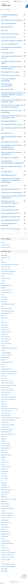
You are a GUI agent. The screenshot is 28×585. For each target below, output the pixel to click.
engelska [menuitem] (3, 457)
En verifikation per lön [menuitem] (6, 292)
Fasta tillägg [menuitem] (4, 299)
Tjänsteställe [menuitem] (4, 406)
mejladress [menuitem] (4, 501)
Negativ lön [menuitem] (4, 359)
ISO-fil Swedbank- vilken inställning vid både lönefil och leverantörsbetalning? (13, 147)
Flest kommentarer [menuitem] (6, 247)
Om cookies (23, 577)
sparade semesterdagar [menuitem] (7, 543)
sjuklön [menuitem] (3, 529)
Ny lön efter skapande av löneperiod (13, 40)
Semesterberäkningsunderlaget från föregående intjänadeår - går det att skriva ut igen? (13, 94)
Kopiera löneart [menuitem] (5, 325)
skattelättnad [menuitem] (4, 536)
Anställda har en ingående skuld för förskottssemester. (13, 67)
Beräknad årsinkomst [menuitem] (6, 285)
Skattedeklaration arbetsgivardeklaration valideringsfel (13, 162)
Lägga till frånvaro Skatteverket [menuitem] (9, 348)
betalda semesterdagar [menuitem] (7, 429)
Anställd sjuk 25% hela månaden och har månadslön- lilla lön (13, 116)
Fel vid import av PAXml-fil (13, 121)
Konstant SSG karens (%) (13, 37)
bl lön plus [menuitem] (3, 438)
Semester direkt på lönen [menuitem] (7, 383)
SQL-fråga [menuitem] (3, 378)
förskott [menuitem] (3, 464)
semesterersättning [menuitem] (6, 522)
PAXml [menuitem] (2, 364)
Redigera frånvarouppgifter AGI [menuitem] (9, 371)
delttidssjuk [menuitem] (4, 450)
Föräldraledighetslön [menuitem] (6, 313)
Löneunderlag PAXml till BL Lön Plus (13, 124)
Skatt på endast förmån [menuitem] (7, 390)
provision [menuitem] (3, 510)
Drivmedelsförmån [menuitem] (6, 290)
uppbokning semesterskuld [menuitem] (8, 552)
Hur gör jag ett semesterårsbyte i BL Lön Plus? (13, 57)
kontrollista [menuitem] (4, 476)
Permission (13, 30)
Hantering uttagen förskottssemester (13, 85)
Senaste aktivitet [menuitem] (5, 245)
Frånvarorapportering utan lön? (13, 213)
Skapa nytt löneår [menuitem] (5, 387)
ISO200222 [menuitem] (4, 318)
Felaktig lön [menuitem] (4, 301)
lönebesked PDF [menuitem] (5, 487)
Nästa (25, 233)
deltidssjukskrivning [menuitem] (6, 448)
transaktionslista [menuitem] (5, 550)
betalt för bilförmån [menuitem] (6, 431)
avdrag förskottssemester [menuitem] (8, 420)
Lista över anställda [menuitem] (6, 343)
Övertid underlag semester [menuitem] (8, 564)
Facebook (18, 1)
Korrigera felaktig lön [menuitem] (6, 332)
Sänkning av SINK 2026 (8, 206)
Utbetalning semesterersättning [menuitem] (9, 408)
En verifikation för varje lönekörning (13, 20)
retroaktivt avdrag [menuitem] (5, 517)
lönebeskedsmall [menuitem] (5, 492)
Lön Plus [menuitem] (3, 350)
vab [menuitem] (2, 562)
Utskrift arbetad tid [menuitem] (6, 411)
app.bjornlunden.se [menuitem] (6, 415)
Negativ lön (13, 185)
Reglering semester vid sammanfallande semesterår (13, 202)
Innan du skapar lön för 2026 (9, 210)
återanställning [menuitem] (5, 571)
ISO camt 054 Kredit (13, 89)
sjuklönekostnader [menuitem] (5, 534)
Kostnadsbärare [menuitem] (5, 336)
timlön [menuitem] (2, 545)
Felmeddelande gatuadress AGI (13, 220)
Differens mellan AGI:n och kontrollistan (13, 224)
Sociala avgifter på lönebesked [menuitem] (9, 397)
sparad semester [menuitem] (5, 541)
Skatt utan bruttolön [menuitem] (6, 392)
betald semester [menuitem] (5, 427)
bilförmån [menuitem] (3, 436)
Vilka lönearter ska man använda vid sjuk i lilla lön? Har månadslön (13, 106)
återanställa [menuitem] (4, 569)
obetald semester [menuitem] (5, 506)
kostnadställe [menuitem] (4, 478)
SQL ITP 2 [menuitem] (3, 376)
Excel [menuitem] (2, 294)
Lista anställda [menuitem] (5, 341)
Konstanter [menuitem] (4, 322)
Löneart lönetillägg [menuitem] (6, 352)
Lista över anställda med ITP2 (13, 44)
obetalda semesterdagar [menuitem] (7, 508)
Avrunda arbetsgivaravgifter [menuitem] (8, 271)
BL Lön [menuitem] (3, 280)
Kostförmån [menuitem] (4, 334)
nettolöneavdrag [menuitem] (5, 503)
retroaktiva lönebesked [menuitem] (7, 515)
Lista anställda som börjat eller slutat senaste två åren (13, 197)
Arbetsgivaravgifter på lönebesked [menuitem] (10, 264)
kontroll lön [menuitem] (4, 473)
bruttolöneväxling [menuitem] (5, 445)
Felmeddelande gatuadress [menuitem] (8, 304)
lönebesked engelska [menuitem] (6, 489)
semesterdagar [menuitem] (5, 520)
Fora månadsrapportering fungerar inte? (13, 167)
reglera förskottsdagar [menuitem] (7, 513)
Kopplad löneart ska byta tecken (13, 216)
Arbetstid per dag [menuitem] (5, 266)
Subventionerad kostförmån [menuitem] (8, 399)
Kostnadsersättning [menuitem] (6, 338)
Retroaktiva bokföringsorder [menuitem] (8, 373)
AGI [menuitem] (2, 259)
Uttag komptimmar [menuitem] (6, 413)
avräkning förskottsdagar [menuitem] (7, 424)
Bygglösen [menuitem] (3, 287)
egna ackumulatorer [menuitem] (6, 455)
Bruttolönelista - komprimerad (13, 157)
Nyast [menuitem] (2, 242)
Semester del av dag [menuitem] (6, 380)
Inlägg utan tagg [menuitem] (5, 257)
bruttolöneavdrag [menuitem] (5, 443)
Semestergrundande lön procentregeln (8, 79)
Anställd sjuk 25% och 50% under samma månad (13, 111)
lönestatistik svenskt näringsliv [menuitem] (9, 499)
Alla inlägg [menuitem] (4, 255)
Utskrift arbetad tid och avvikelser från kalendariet (13, 153)
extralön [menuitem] (3, 459)
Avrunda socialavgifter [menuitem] (6, 273)
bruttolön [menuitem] (3, 441)
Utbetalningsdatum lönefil (13, 175)
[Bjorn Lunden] (2, 9)
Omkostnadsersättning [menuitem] (7, 362)
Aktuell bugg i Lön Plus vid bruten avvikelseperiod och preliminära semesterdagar (11, 180)
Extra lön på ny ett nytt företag (13, 75)
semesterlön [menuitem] (4, 524)
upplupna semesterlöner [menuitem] (7, 555)
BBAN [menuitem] (2, 276)
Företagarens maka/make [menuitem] (7, 311)
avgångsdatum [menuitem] (5, 422)
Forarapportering (13, 171)
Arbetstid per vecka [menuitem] (6, 269)
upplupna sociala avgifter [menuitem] (7, 557)
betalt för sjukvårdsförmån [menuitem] (8, 434)
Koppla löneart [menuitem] (4, 327)
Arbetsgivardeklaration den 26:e (13, 189)
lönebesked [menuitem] (4, 485)
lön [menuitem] (2, 480)
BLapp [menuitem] (2, 283)
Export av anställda (13, 27)
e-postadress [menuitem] (4, 452)
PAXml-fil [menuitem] (3, 366)
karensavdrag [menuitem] (4, 471)
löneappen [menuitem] (3, 483)
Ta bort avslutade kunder (13, 23)
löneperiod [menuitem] (3, 496)
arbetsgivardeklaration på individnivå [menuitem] (10, 418)
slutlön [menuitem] (2, 538)
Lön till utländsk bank (13, 52)
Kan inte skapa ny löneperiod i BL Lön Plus (13, 128)
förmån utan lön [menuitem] (5, 462)
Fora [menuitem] (2, 306)
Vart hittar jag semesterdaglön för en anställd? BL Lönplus (13, 101)
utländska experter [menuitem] (6, 559)
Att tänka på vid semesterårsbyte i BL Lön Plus (11, 48)
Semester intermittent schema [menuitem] (9, 385)
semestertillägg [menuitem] (5, 527)
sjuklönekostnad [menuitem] (5, 531)
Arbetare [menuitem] (3, 262)
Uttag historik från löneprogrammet (13, 192)
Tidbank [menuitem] (3, 401)
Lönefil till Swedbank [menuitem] (6, 355)
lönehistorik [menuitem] (4, 494)
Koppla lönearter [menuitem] (5, 329)
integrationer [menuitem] (4, 469)
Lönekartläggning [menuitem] (5, 357)
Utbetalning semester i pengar (13, 72)
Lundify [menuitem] (3, 345)
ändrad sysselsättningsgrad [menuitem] (8, 566)
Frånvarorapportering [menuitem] (6, 308)
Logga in (24, 575)
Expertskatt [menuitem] (4, 297)
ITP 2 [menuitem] (2, 320)
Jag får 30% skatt (13, 133)
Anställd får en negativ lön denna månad (13, 62)
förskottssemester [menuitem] (6, 466)
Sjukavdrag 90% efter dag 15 (13, 142)
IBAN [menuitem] (2, 315)
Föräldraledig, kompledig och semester (13, 15)
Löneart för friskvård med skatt (13, 229)
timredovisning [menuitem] (5, 548)
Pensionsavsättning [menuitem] (6, 369)
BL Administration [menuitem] (5, 278)
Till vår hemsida (5, 1)
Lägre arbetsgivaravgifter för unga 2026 (13, 137)
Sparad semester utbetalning (13, 34)
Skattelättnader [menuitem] (5, 394)
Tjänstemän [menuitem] (4, 404)
